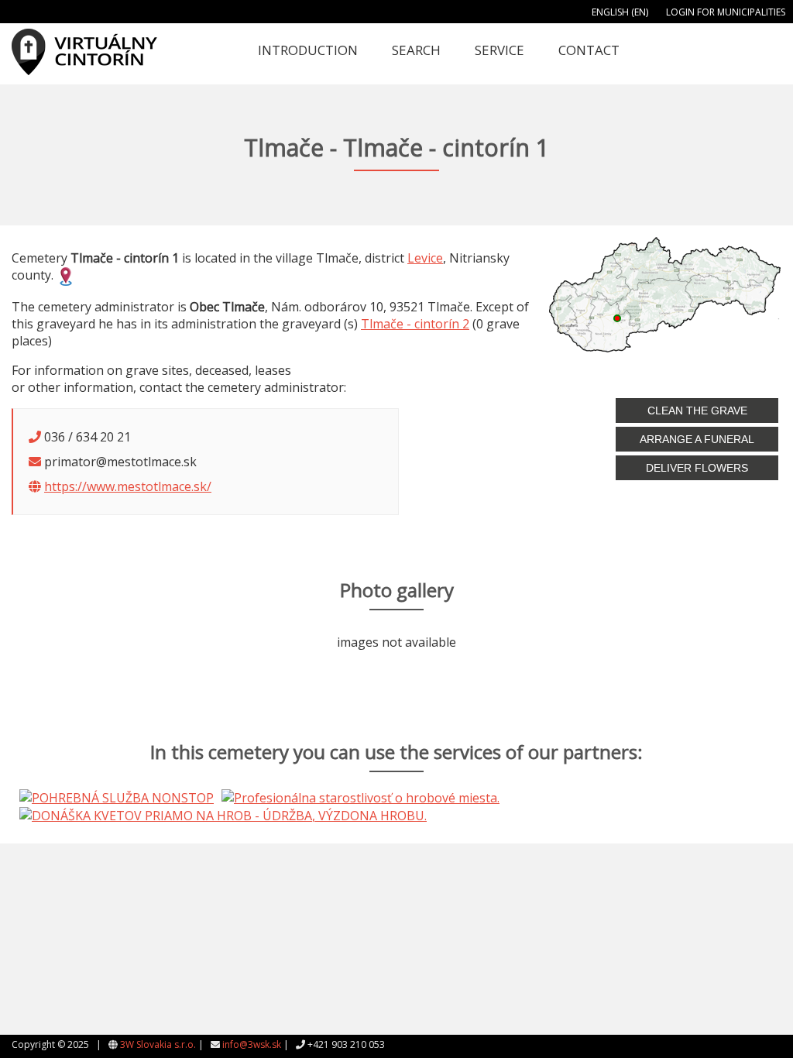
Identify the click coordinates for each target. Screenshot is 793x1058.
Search (416, 50)
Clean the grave (697, 410)
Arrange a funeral (697, 439)
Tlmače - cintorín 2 (415, 323)
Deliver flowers (697, 468)
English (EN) (620, 12)
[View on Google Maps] (66, 274)
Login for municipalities (725, 12)
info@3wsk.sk (251, 1044)
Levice (425, 257)
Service (499, 50)
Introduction (308, 50)
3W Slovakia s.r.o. (158, 1044)
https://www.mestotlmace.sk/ (127, 486)
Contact (589, 50)
